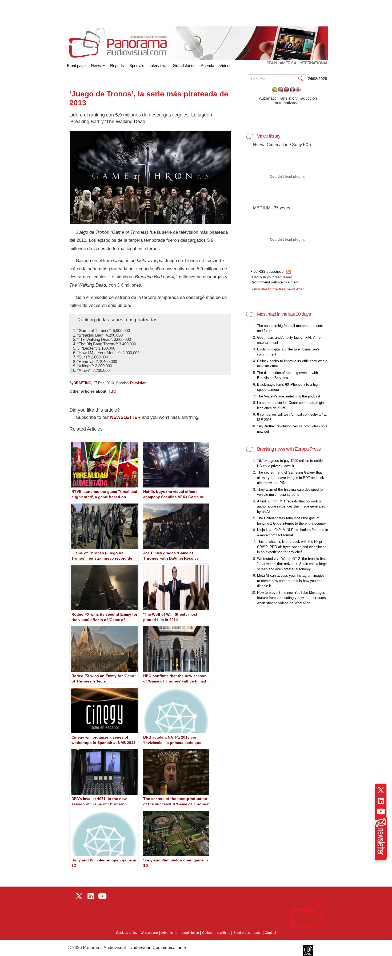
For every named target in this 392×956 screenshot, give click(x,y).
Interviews (158, 65)
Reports (117, 65)
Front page (76, 64)
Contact (270, 933)
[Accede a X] (381, 790)
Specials (136, 65)
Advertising (169, 933)
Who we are (149, 933)
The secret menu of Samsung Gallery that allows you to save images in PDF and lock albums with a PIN (290, 477)
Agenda (207, 65)
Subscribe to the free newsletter (277, 289)
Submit (301, 78)
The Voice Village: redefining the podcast (288, 396)
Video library (268, 136)
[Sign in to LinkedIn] (381, 801)
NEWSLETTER (125, 417)
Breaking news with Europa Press (289, 449)
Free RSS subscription (268, 272)
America (288, 63)
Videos (225, 65)
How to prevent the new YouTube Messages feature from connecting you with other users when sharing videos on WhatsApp (291, 598)
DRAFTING (82, 383)
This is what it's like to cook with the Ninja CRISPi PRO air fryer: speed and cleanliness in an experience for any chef (291, 547)
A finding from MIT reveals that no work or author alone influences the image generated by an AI (291, 506)
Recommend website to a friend (274, 282)
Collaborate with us (216, 933)
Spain (272, 63)
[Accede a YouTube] (381, 811)
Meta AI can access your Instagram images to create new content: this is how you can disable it (291, 580)
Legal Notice (190, 933)
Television (138, 383)
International (313, 63)
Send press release (247, 933)
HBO (112, 391)
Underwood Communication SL (159, 947)
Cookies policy (126, 933)
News (96, 65)
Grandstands (184, 65)
